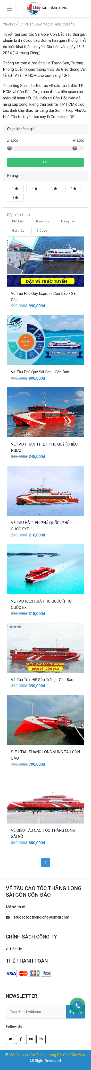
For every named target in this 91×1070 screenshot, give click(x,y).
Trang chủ (11, 24)
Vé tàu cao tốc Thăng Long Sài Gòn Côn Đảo (47, 1054)
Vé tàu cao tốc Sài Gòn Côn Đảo (50, 24)
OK (45, 162)
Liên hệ (16, 949)
